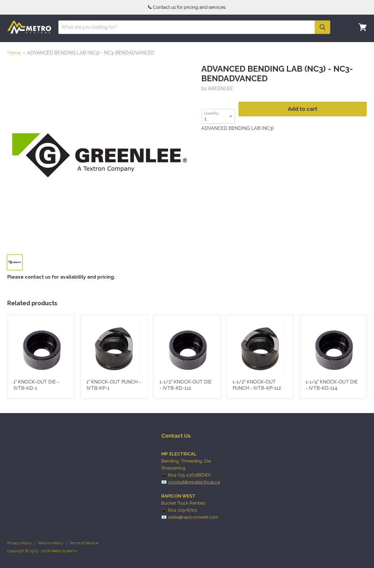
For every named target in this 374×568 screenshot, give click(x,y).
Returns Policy (50, 543)
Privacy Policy (19, 543)
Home (14, 53)
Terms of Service (84, 543)
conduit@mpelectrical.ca (194, 482)
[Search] (322, 27)
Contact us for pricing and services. (189, 7)
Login (359, 45)
